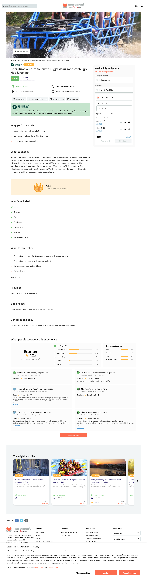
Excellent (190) (62, 349)
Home (13, 60)
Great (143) (60, 353)
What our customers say (69, 532)
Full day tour (107, 97)
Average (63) (61, 357)
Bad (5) (59, 364)
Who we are (40, 532)
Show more (16, 404)
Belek (18, 60)
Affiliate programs (92, 535)
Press (38, 535)
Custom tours (65, 535)
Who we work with (92, 532)
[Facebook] (17, 520)
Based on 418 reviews (27, 80)
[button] (114, 97)
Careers (38, 538)
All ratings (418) (62, 346)
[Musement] (73, 5)
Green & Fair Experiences (44, 541)
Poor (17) (60, 360)
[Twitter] (21, 520)
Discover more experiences (56, 189)
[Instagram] (26, 520)
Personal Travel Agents (93, 538)
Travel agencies (91, 541)
